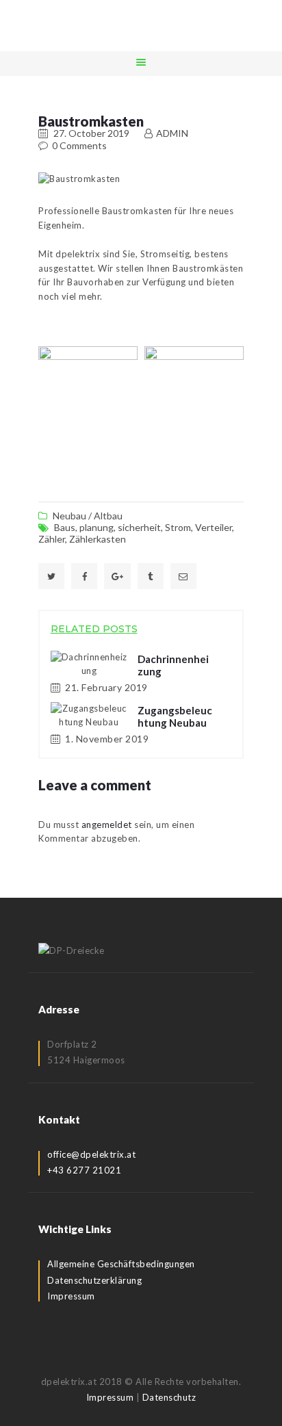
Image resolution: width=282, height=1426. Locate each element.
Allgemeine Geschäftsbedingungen (121, 1263)
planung (96, 527)
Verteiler (213, 527)
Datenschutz (169, 1397)
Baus (64, 527)
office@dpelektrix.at (91, 1154)
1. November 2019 (107, 738)
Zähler (51, 539)
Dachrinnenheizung (173, 665)
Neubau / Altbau (88, 515)
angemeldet (106, 824)
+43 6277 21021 (84, 1170)
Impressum (71, 1296)
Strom (178, 527)
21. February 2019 (106, 687)
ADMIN (171, 133)
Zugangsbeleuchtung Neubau (175, 716)
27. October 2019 (91, 133)
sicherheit (139, 527)
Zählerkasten (97, 539)
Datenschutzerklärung (94, 1280)
